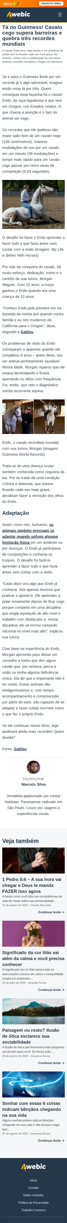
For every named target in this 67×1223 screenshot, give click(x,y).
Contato (33, 1187)
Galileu (27, 332)
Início (33, 1180)
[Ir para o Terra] (11, 3)
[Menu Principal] (60, 15)
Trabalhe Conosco (33, 1210)
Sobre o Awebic (33, 1195)
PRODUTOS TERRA (51, 3)
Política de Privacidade (33, 1202)
